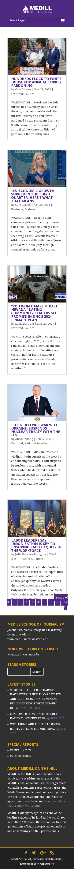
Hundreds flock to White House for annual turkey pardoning (36, 82)
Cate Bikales (23, 89)
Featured (17, 93)
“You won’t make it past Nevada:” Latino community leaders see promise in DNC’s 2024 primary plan (34, 313)
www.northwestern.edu (23, 654)
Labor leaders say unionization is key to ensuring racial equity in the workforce (36, 545)
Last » (65, 604)
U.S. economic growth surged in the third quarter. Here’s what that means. (32, 195)
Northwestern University (37, 863)
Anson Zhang (24, 438)
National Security (36, 443)
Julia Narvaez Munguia (30, 554)
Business (17, 209)
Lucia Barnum (24, 323)
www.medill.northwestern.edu (27, 639)
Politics (29, 93)
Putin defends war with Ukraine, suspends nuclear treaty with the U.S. (35, 429)
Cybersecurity (20, 756)
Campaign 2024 (20, 750)
